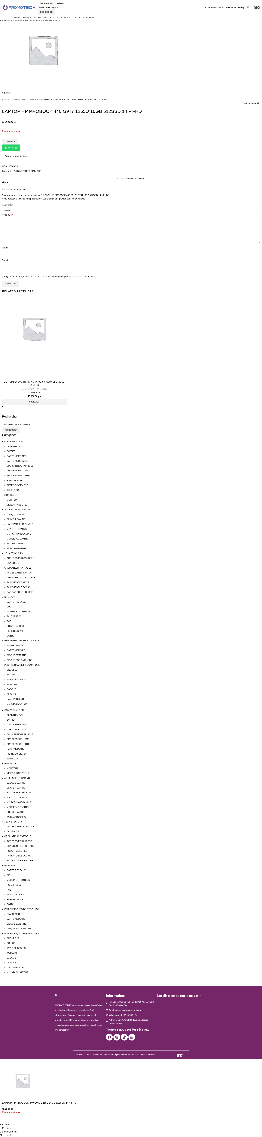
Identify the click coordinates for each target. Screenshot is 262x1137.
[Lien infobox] (131, 10)
